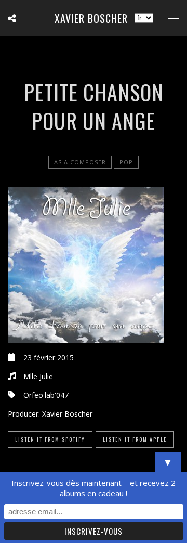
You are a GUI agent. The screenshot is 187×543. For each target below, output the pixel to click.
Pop (126, 162)
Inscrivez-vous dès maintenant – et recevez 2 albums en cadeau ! (93, 487)
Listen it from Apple (135, 439)
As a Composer (80, 162)
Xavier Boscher (91, 18)
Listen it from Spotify (50, 439)
